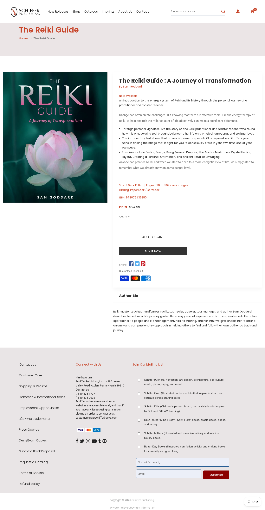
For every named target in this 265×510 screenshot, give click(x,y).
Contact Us (27, 364)
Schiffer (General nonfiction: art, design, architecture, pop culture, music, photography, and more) (184, 382)
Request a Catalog (33, 462)
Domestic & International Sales (42, 397)
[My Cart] (252, 11)
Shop (76, 11)
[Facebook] (77, 441)
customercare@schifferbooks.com (96, 417)
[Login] (238, 11)
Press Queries (29, 429)
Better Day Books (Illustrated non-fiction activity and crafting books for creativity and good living (184, 449)
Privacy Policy (118, 507)
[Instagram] (88, 441)
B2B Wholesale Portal (34, 418)
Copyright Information (141, 507)
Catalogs (91, 11)
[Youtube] (94, 441)
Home (23, 38)
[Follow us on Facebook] (131, 264)
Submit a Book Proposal (37, 451)
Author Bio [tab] (128, 295)
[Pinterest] (104, 441)
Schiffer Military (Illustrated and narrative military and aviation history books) (181, 435)
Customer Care (30, 375)
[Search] (223, 11)
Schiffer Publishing (143, 500)
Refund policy (29, 483)
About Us (125, 11)
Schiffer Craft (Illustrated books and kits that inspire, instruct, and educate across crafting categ (183, 395)
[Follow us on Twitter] (137, 264)
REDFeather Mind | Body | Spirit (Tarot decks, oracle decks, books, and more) (185, 422)
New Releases (58, 11)
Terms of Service (31, 473)
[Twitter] (82, 441)
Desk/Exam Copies (33, 440)
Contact (142, 11)
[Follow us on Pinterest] (143, 264)
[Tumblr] (99, 441)
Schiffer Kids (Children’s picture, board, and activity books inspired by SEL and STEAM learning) (184, 409)
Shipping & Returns (33, 386)
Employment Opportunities (39, 408)
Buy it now (153, 251)
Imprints (108, 11)
